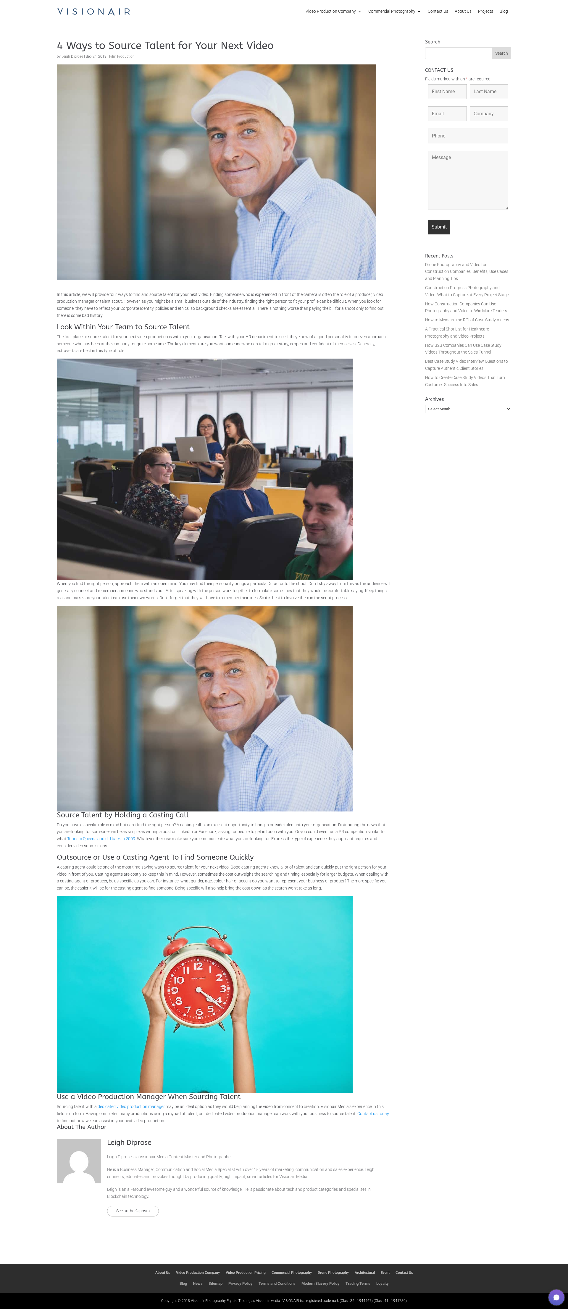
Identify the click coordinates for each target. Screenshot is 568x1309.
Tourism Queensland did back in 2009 (101, 838)
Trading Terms (358, 1283)
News (198, 1283)
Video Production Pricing (246, 1273)
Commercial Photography (391, 11)
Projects (485, 11)
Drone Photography (333, 1273)
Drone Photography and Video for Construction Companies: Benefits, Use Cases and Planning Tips (466, 271)
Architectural (365, 1273)
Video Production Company (331, 11)
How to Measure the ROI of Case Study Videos (467, 319)
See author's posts (133, 1210)
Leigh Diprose (72, 56)
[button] (556, 1297)
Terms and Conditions (277, 1283)
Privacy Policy (240, 1283)
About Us (463, 11)
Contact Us (438, 11)
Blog (504, 11)
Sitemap (215, 1283)
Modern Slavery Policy (320, 1283)
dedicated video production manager (131, 1106)
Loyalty (382, 1283)
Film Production (122, 56)
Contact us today (373, 1113)
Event (385, 1273)
